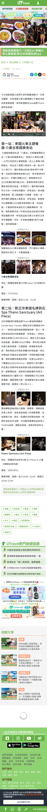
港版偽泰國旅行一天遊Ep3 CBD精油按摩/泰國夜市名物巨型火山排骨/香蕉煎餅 (23, 490)
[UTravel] (23, 2)
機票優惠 (6, 757)
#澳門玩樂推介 (9, 789)
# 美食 (25, 514)
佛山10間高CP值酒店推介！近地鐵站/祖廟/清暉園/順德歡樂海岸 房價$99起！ (30, 696)
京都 (4, 775)
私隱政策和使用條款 (33, 794)
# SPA (5, 520)
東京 (21, 771)
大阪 (4, 771)
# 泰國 (5, 508)
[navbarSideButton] (3, 3)
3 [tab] (25, 15)
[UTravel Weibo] (39, 737)
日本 (32, 757)
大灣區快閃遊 (22, 8)
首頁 (3, 62)
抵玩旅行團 (37, 8)
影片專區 (6, 764)
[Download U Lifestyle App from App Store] (14, 744)
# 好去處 (15, 508)
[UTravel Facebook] (7, 737)
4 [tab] (29, 15)
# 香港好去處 (8, 526)
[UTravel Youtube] (29, 737)
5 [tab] (19, 18)
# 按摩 (34, 508)
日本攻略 (19, 761)
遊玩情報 (13, 62)
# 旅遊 (14, 520)
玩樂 (21, 639)
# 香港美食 (25, 520)
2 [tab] (21, 15)
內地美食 (17, 757)
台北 (10, 771)
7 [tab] (27, 18)
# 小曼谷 (36, 526)
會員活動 (17, 764)
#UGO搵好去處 (27, 785)
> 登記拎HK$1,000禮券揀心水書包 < (23, 584)
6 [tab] (23, 18)
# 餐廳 (34, 514)
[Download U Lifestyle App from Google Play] (31, 744)
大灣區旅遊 (13, 785)
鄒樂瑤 (7, 68)
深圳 (26, 757)
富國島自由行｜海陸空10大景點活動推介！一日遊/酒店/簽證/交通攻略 (30, 663)
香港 (16, 771)
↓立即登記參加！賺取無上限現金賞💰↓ (23, 603)
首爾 (33, 771)
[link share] (44, 74)
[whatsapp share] (12, 809)
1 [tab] (17, 15)
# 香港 (25, 508)
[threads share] (19, 809)
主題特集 (30, 761)
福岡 (10, 775)
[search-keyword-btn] (43, 3)
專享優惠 (28, 764)
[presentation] (46, 9)
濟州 (16, 775)
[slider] (23, 134)
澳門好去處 (13, 782)
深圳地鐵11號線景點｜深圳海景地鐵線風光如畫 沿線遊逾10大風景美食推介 (30, 646)
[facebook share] (6, 809)
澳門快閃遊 (7, 8)
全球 (11, 761)
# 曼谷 (16, 514)
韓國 (4, 761)
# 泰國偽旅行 (23, 526)
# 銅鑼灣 (6, 514)
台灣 (39, 757)
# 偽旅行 (6, 532)
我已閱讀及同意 (23, 802)
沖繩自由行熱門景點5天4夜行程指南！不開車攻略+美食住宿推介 (30, 680)
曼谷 (27, 771)
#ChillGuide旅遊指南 (27, 789)
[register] (38, 3)
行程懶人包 (27, 62)
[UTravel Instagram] (18, 737)
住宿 (21, 689)
